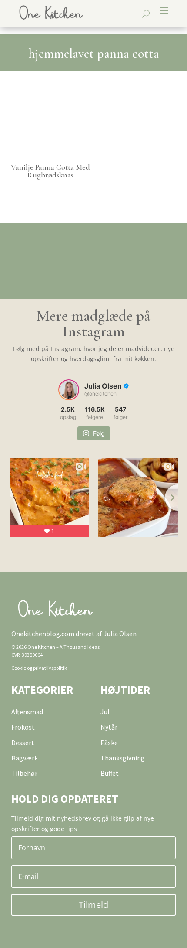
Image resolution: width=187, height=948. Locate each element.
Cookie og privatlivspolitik (39, 668)
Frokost (23, 727)
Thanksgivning (122, 758)
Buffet (109, 773)
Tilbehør (24, 773)
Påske (109, 742)
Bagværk (24, 758)
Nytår (108, 727)
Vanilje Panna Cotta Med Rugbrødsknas (50, 171)
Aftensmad (27, 711)
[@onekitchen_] (68, 390)
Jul (105, 711)
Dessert (22, 742)
